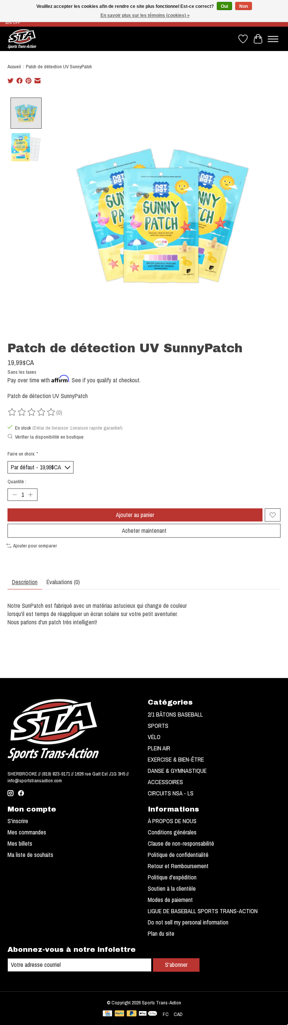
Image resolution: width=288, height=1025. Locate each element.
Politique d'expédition (172, 877)
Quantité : (17, 481)
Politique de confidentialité (178, 855)
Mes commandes (27, 832)
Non (243, 6)
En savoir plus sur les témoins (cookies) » (145, 15)
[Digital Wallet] (148, 1014)
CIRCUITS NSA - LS (171, 793)
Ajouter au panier (135, 515)
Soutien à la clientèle (172, 888)
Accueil (14, 66)
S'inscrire (18, 821)
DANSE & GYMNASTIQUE (177, 770)
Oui (224, 6)
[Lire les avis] (32, 412)
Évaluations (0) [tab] (63, 582)
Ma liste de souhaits (30, 855)
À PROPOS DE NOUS (172, 821)
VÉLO (154, 737)
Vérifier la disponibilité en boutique (49, 436)
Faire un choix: (23, 453)
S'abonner (176, 964)
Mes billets (20, 843)
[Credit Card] (107, 1014)
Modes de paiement (170, 900)
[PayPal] (119, 1014)
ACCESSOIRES (165, 782)
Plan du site (161, 933)
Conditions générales (172, 832)
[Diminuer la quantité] (15, 495)
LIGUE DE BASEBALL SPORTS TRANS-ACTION (203, 911)
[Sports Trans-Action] (22, 39)
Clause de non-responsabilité (181, 843)
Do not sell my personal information (188, 922)
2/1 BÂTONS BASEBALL (175, 714)
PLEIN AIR (159, 748)
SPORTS (158, 725)
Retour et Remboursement (178, 866)
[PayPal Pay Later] (131, 1014)
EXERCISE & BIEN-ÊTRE (176, 759)
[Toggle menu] (273, 39)
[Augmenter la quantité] (30, 495)
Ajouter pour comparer (35, 545)
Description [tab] (25, 582)
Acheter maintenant (144, 530)
